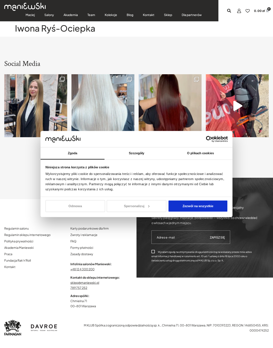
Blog (130, 15)
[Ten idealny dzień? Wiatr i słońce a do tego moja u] (237, 105)
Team (91, 15)
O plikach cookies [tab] (200, 153)
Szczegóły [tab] (136, 153)
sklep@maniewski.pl (84, 282)
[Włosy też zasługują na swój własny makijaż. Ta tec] (170, 105)
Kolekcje (111, 15)
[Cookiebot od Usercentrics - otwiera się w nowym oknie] (209, 139)
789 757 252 (78, 288)
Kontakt (148, 15)
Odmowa (75, 206)
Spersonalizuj (134, 206)
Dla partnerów (192, 15)
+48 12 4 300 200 (82, 269)
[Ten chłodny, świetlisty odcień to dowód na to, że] (102, 105)
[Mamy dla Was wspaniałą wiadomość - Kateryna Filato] (35, 105)
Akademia (71, 15)
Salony (49, 15)
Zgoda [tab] (72, 153)
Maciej (30, 15)
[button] (229, 10)
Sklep (168, 15)
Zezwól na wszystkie (198, 206)
